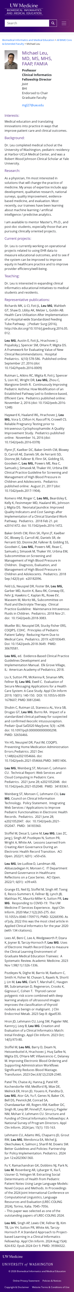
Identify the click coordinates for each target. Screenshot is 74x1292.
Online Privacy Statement (26, 1280)
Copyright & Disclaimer (17, 1287)
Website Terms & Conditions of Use (50, 1287)
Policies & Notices (52, 1280)
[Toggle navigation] (64, 23)
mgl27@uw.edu (33, 105)
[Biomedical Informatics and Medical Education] (24, 9)
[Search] (53, 23)
